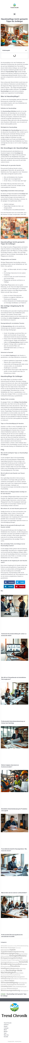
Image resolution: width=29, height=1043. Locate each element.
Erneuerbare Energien (6, 960)
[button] (14, 14)
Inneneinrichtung (6, 966)
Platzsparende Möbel (5, 974)
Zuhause (6, 1024)
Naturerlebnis (19, 973)
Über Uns (6, 1035)
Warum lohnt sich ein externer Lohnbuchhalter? (14, 892)
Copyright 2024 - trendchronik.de (14, 1041)
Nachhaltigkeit (8, 972)
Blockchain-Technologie (8, 947)
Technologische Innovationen (16, 984)
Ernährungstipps (16, 960)
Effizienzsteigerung (9, 953)
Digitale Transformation (8, 951)
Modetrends (14, 968)
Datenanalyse (18, 947)
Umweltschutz (6, 986)
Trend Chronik (7, 1022)
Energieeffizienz (18, 955)
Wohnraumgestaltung (10, 990)
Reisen (6, 1031)
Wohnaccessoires (12, 988)
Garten (5, 1026)
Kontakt (6, 1036)
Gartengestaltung (6, 962)
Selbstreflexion (15, 978)
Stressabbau (9, 980)
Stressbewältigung (9, 982)
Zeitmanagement (24, 990)
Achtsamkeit (4, 945)
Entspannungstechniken (11, 958)
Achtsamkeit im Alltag (12, 945)
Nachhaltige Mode (14, 970)
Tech (5, 1033)
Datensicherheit (5, 949)
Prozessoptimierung (15, 974)
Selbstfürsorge (6, 978)
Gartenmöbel (15, 962)
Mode (5, 1029)
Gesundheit (17, 964)
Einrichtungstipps (23, 953)
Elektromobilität (5, 956)
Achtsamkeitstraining (22, 945)
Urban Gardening (17, 986)
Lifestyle (3, 994)
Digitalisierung (18, 951)
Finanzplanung (24, 960)
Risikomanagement (19, 976)
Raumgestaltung (7, 977)
